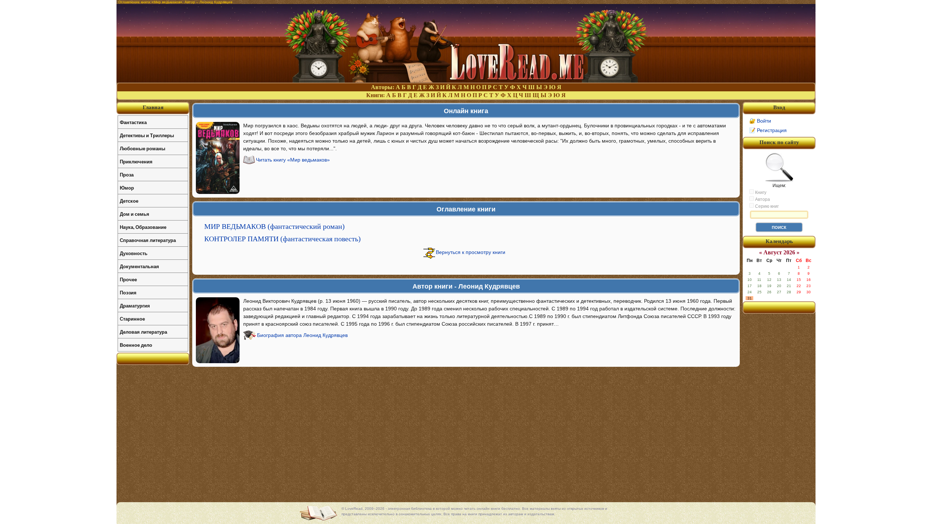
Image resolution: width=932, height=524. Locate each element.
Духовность (133, 253)
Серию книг (766, 206)
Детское (129, 200)
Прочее (128, 279)
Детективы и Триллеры (147, 135)
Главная (153, 107)
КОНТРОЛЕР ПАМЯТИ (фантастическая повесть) (282, 239)
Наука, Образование (143, 226)
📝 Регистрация (768, 130)
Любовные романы (142, 148)
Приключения (136, 161)
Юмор (127, 187)
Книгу (760, 192)
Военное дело (136, 344)
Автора (762, 199)
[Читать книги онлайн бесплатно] (466, 81)
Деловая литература (143, 331)
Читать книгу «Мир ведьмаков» (293, 160)
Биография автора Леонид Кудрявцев (302, 335)
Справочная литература (148, 240)
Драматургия (135, 305)
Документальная (139, 266)
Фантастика (133, 122)
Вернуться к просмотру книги (470, 252)
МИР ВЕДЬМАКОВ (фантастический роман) (274, 226)
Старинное (132, 318)
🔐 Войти (760, 121)
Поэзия (128, 292)
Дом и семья (134, 213)
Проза (127, 174)
